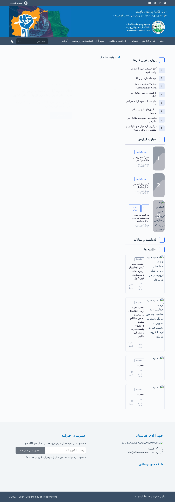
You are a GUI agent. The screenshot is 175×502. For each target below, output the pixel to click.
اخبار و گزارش (142, 152)
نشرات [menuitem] (134, 41)
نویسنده (141, 164)
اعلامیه (140, 365)
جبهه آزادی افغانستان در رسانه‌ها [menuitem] (88, 41)
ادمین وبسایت (139, 191)
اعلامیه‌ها (43, 84)
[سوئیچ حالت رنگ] (12, 41)
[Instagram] (165, 3)
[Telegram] (154, 3)
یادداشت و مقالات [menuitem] (117, 41)
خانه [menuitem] (162, 41)
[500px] (160, 3)
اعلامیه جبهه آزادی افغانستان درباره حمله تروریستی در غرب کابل (136, 271)
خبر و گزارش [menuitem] (149, 41)
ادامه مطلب (59, 114)
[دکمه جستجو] (19, 41)
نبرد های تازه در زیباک (146, 78)
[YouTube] (149, 3)
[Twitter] (136, 474)
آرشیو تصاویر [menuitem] (61, 41)
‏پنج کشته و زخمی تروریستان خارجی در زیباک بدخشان (140, 218)
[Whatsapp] (106, 474)
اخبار (145, 207)
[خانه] (119, 57)
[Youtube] (126, 474)
